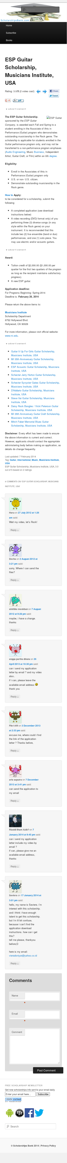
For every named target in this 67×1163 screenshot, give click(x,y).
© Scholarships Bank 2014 (25, 1145)
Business (39, 152)
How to (9, 195)
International (24, 459)
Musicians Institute (16, 312)
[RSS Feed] (13, 1101)
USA (7, 463)
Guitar (13, 459)
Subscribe (11, 32)
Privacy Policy (48, 1145)
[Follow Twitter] (39, 1116)
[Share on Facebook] (54, 92)
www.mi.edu (11, 335)
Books (9, 40)
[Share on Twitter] (54, 96)
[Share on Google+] (8, 101)
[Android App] (9, 1116)
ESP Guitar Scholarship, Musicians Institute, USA (29, 71)
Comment (17, 1032)
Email (18, 1014)
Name (18, 996)
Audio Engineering (15, 152)
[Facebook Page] (29, 1116)
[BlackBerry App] (19, 1116)
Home (9, 25)
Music (35, 459)
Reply (15, 529)
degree (53, 156)
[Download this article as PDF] (18, 101)
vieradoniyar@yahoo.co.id (23, 955)
